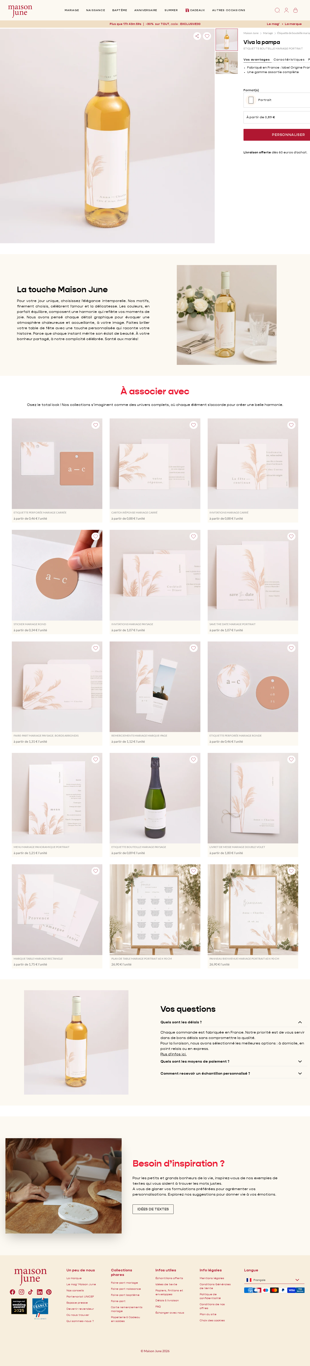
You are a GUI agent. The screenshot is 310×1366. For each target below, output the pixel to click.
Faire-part (118, 1301)
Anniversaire (145, 10)
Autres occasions (228, 10)
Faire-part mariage (124, 1282)
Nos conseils (75, 1290)
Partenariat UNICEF (80, 1296)
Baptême (119, 10)
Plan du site (208, 1314)
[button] (190, 24)
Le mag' (273, 24)
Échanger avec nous (169, 1312)
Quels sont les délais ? (181, 1022)
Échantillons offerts (169, 1278)
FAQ (158, 1306)
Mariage (72, 10)
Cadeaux (197, 10)
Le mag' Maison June (81, 1284)
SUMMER (171, 10)
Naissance (95, 10)
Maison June (251, 33)
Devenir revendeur (80, 1308)
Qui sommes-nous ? (80, 1321)
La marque (293, 24)
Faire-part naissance (126, 1288)
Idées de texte (166, 1284)
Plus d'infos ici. (173, 1054)
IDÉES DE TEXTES (153, 1209)
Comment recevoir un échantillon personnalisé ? (205, 1073)
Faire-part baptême (125, 1295)
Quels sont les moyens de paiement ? (194, 1061)
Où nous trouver (77, 1315)
